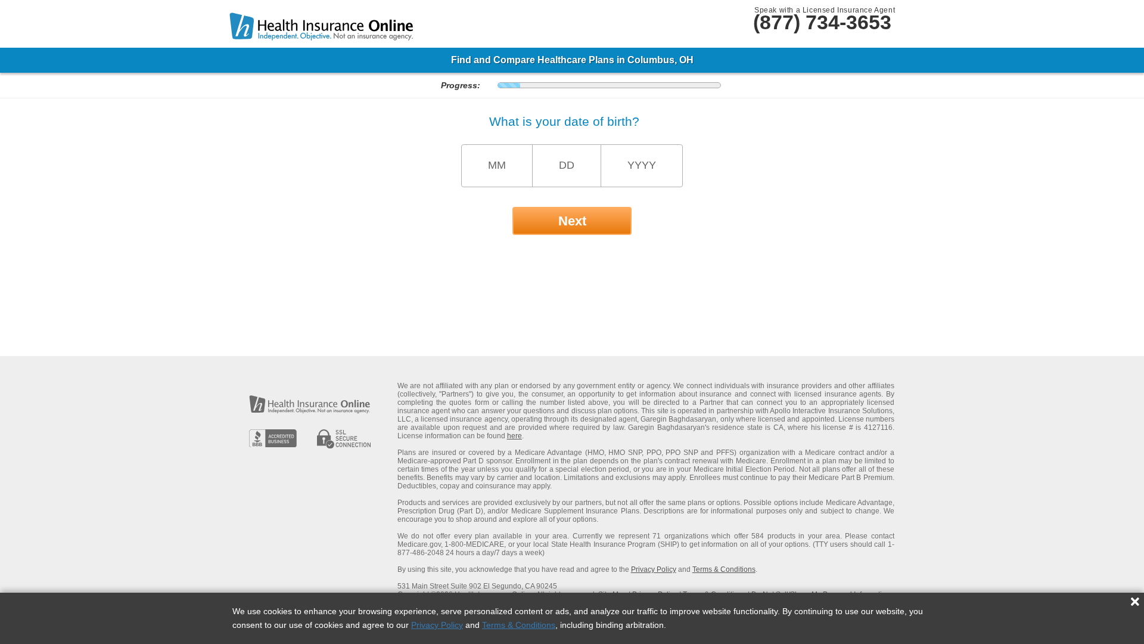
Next (572, 220)
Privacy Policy (437, 625)
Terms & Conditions (518, 625)
